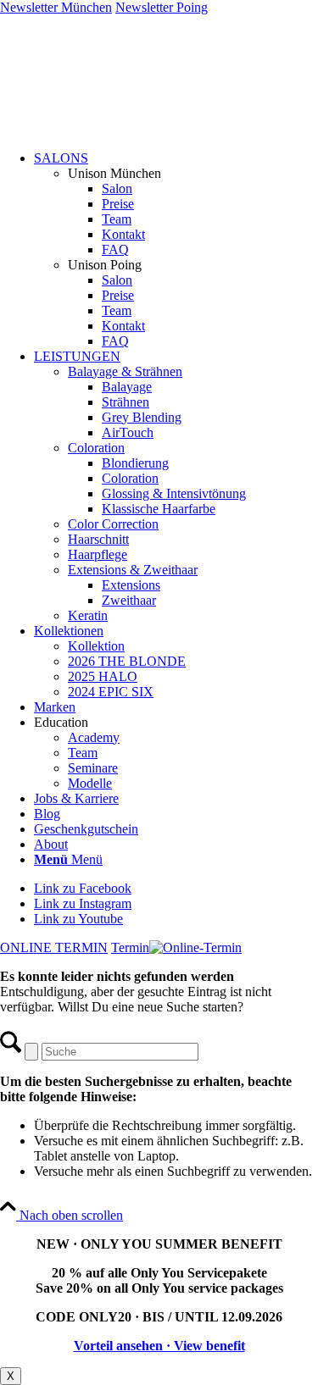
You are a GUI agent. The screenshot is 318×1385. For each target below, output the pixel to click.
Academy (94, 737)
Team (83, 752)
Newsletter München (56, 7)
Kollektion (96, 646)
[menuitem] (176, 250)
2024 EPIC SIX (110, 691)
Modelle (90, 783)
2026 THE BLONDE (127, 661)
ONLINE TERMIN (54, 947)
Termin (130, 947)
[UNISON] (159, 129)
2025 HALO (102, 676)
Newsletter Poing (161, 7)
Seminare (93, 768)
